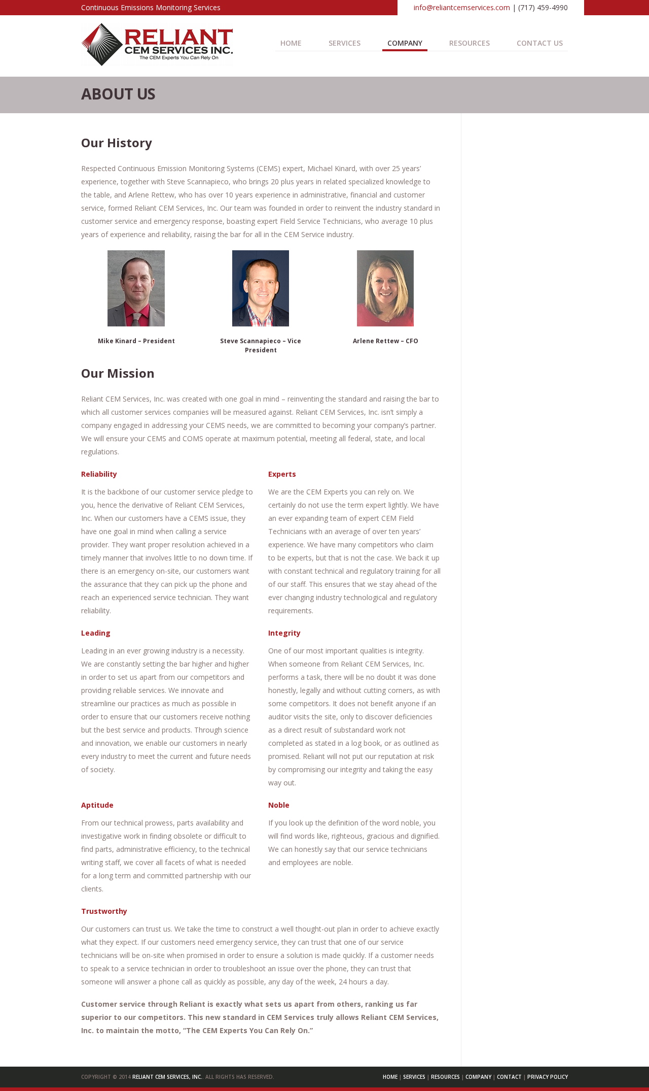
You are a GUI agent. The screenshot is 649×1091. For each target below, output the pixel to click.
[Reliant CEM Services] (157, 62)
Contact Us (540, 43)
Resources (469, 43)
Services (414, 1076)
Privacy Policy (547, 1076)
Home (291, 43)
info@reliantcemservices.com (462, 7)
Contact (509, 1076)
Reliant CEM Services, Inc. (167, 1076)
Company (404, 43)
